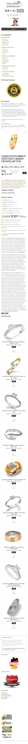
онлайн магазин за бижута (15, 186)
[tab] (8, 190)
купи (24, 172)
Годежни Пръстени (14, 180)
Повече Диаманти (6, 74)
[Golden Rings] (14, 4)
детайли (14, 351)
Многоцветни (5, 43)
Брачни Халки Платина (8, 66)
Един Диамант (22, 180)
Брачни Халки (5, 37)
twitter (4, 313)
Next (25, 650)
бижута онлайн (4, 183)
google (6, 313)
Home (2, 125)
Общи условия (6, 694)
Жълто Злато (17, 125)
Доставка (5, 698)
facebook (2, 313)
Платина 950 (5, 67)
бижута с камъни (13, 183)
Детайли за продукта (7, 190)
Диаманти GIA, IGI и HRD (15, 220)
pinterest (7, 313)
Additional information (8, 193)
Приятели (5, 692)
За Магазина (5, 697)
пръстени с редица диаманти (12, 187)
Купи (14, 347)
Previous (23, 650)
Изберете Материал (3, 171)
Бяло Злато (4, 39)
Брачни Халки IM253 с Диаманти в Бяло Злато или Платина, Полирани (14, 649)
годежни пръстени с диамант (12, 184)
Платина (4, 53)
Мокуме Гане (5, 44)
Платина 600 (5, 69)
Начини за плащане (7, 695)
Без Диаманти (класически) (8, 76)
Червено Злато (5, 42)
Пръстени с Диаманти (9, 125)
